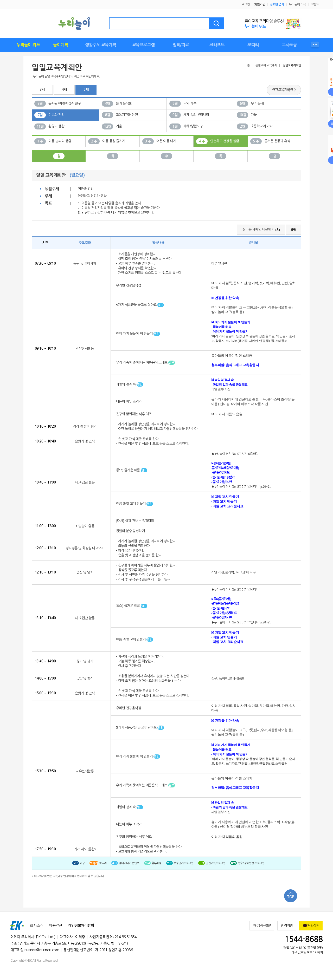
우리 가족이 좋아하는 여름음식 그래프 (142, 362)
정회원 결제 (277, 4)
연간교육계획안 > (284, 90)
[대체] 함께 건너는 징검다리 (135, 521)
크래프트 (217, 45)
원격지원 (287, 925)
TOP (290, 897)
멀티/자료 (180, 45)
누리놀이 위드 (28, 45)
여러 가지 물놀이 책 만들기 (134, 333)
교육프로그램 (143, 45)
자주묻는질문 (262, 925)
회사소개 (36, 925)
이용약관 (55, 925)
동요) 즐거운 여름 (128, 470)
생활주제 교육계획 (100, 45)
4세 (64, 89)
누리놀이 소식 (297, 4)
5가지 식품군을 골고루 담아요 (137, 305)
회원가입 (259, 4)
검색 (216, 23)
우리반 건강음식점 (128, 285)
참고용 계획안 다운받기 (258, 229)
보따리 (253, 45)
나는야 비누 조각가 (129, 401)
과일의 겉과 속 (126, 384)
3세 (42, 89)
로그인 (245, 4)
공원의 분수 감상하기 (130, 531)
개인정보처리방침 (81, 925)
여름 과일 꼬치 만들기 (131, 503)
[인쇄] (293, 229)
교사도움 (289, 45)
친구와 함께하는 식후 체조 (134, 414)
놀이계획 (60, 45)
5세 (86, 89)
